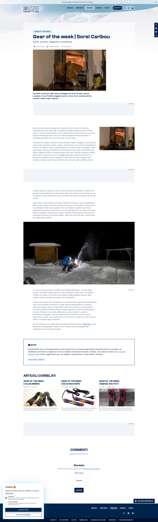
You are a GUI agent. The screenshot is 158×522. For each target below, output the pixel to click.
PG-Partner (64, 520)
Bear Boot (87, 324)
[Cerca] (129, 8)
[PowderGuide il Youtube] (156, 32)
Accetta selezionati (23, 515)
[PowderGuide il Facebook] (156, 24)
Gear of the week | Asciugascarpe (71, 382)
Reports (80, 8)
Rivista (90, 8)
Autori (73, 520)
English (90, 2)
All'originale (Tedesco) (36, 359)
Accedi (79, 490)
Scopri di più (9, 493)
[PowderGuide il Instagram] (156, 28)
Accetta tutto (23, 510)
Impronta (112, 520)
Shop (107, 8)
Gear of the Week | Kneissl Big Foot (109, 382)
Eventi (99, 8)
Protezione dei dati (126, 520)
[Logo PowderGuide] (31, 9)
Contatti (53, 520)
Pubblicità (83, 520)
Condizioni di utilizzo (98, 520)
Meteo (70, 8)
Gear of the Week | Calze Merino (33, 382)
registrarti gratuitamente (91, 469)
